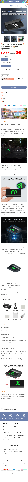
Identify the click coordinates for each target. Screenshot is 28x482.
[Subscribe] (23, 465)
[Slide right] (26, 39)
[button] (26, 6)
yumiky (17, 473)
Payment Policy (18, 432)
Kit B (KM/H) (6, 69)
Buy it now (14, 87)
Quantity (3, 73)
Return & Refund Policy (18, 438)
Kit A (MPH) (17, 66)
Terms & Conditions (19, 435)
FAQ (4, 426)
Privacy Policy (18, 426)
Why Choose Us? (7, 435)
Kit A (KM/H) (6, 66)
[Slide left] (1, 39)
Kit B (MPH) (17, 69)
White (12, 59)
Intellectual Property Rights (7, 438)
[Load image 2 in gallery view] (14, 39)
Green (4, 59)
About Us (5, 429)
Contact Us (6, 432)
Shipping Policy (18, 429)
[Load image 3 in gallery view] (21, 39)
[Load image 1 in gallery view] (7, 39)
